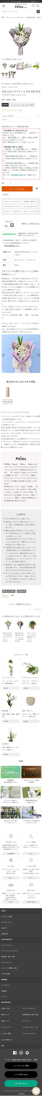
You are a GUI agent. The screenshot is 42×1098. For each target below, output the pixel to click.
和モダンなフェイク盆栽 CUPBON (31, 781)
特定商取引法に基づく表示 (30, 1014)
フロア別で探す (6, 974)
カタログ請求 (6, 1040)
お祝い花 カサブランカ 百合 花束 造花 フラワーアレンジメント (7, 637)
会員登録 (4, 991)
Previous (2, 632)
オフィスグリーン (6, 962)
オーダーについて (6, 922)
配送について (5, 1014)
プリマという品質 (6, 916)
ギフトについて (6, 1027)
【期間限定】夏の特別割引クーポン (10, 781)
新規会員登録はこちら (12, 246)
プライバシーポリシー (29, 1008)
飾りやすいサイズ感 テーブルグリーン (11, 822)
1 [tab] (19, 374)
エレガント (7, 211)
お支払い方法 (5, 1008)
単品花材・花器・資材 (8, 956)
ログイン (4, 996)
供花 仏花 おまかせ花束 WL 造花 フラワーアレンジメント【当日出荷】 (19, 637)
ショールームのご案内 (21, 1065)
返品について (5, 1021)
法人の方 (4, 928)
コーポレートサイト (29, 1027)
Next (40, 632)
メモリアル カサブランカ (30, 206)
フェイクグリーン (6, 945)
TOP (2, 17)
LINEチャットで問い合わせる (30, 223)
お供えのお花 (30, 17)
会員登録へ (11, 853)
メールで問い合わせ (21, 1074)
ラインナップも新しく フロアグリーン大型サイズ (11, 801)
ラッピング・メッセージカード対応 (22, 105)
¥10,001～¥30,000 (29, 201)
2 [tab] (21, 374)
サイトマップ (26, 1021)
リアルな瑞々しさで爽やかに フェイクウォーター (31, 822)
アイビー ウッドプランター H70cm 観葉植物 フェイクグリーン (31, 637)
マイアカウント (6, 985)
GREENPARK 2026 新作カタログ (31, 801)
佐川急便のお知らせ (18, 175)
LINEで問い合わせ (21, 1083)
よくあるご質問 (6, 1033)
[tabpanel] (21, 353)
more (6, 688)
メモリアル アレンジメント (12, 206)
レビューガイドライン (29, 1033)
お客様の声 (4, 934)
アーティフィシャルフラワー (15, 17)
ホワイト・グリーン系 (30, 211)
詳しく (32, 853)
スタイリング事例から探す (9, 968)
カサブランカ (17, 211)
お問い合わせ (32, 902)
